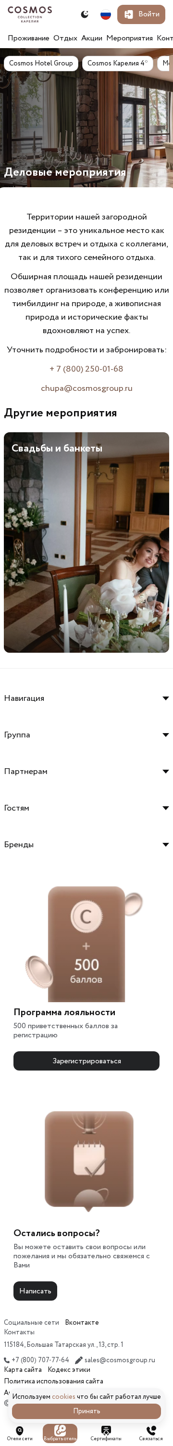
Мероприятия (129, 38)
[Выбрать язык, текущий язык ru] (105, 14)
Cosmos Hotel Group (41, 63)
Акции (91, 38)
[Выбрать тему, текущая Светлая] (84, 14)
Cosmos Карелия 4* (117, 63)
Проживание (28, 38)
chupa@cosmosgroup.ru (87, 388)
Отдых (65, 38)
